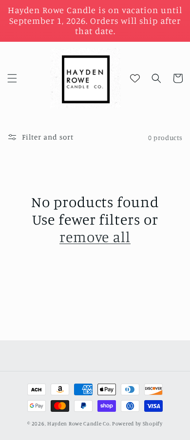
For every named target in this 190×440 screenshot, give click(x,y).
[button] (12, 78)
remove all (95, 237)
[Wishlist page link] (135, 78)
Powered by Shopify (137, 423)
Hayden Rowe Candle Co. (79, 423)
